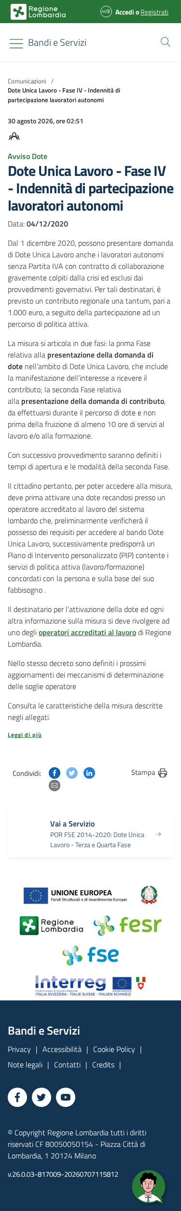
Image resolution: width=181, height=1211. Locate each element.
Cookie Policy (114, 1049)
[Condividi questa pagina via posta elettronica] (54, 784)
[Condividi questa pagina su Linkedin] (89, 772)
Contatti (67, 1064)
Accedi (124, 12)
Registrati (154, 12)
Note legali (25, 1064)
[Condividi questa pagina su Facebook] (54, 772)
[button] (163, 41)
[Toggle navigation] (16, 44)
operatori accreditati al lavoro (87, 632)
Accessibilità (62, 1049)
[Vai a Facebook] (17, 1097)
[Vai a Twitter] (41, 1097)
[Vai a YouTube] (65, 1097)
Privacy (19, 1049)
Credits (103, 1064)
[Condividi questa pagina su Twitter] (72, 772)
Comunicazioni (27, 81)
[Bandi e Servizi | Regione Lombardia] (38, 12)
